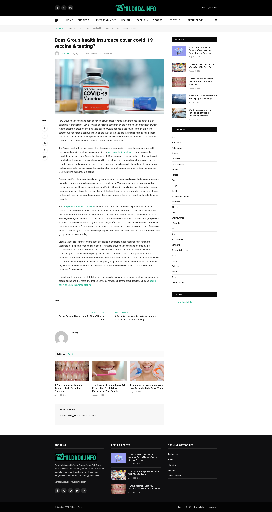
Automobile (177, 142)
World (141, 20)
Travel (174, 261)
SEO (173, 234)
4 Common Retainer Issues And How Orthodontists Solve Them (146, 387)
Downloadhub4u (184, 302)
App (173, 137)
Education (176, 159)
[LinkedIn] (44, 143)
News (174, 229)
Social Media (177, 239)
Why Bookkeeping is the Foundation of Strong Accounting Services (200, 113)
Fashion (175, 169)
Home (69, 20)
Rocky (66, 54)
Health (125, 20)
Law (173, 212)
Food (174, 180)
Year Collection (178, 282)
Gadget (175, 185)
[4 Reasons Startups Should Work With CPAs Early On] (179, 67)
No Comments (92, 54)
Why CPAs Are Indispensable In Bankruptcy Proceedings (203, 97)
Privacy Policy (199, 507)
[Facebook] (44, 128)
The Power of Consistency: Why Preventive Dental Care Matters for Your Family (109, 388)
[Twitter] (44, 135)
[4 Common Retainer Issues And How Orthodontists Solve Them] (147, 371)
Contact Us (212, 507)
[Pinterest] (44, 150)
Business (83, 20)
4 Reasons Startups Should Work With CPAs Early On (201, 65)
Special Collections (180, 250)
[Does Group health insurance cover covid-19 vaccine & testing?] (109, 86)
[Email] (44, 157)
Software (176, 245)
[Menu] (56, 20)
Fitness (175, 175)
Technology (195, 20)
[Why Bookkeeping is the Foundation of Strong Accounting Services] (179, 113)
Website (175, 266)
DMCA (188, 507)
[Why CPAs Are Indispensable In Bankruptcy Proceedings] (179, 99)
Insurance (176, 202)
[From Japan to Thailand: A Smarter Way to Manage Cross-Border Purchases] (179, 51)
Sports (158, 20)
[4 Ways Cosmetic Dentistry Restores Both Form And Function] (72, 371)
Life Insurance (178, 218)
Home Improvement (181, 196)
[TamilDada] (136, 7)
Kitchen (175, 207)
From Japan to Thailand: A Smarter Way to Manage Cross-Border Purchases (201, 50)
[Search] (215, 20)
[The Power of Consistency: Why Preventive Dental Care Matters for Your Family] (109, 371)
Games (175, 277)
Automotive (177, 148)
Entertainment (106, 20)
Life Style (173, 20)
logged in (74, 415)
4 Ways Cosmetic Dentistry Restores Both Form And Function (69, 388)
